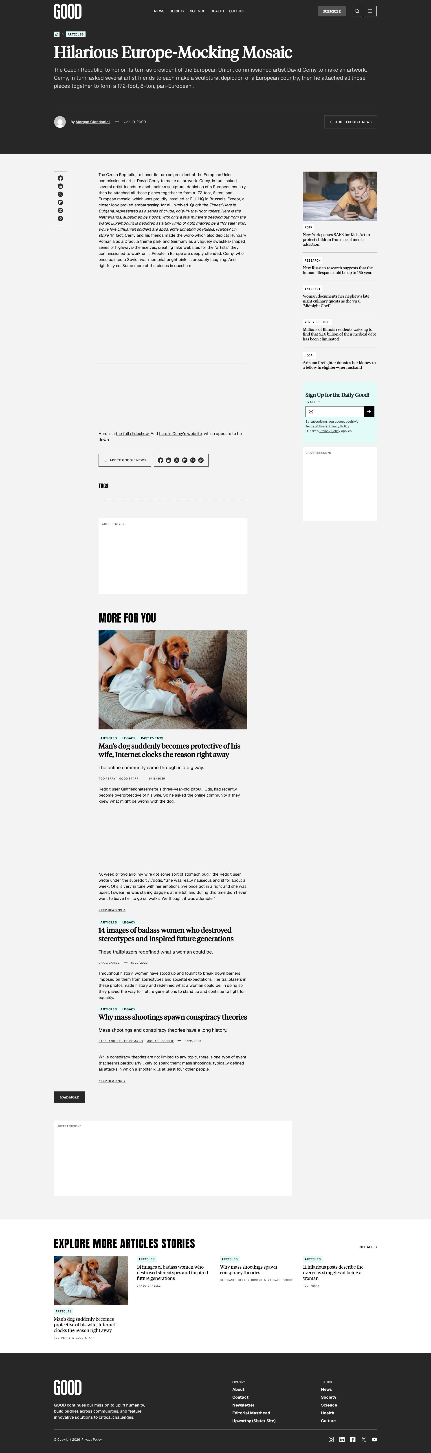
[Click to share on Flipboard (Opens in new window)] (60, 202)
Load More (69, 1097)
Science (197, 11)
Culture (237, 11)
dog (169, 801)
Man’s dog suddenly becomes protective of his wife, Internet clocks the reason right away (169, 750)
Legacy (129, 738)
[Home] (57, 34)
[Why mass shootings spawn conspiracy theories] (257, 1269)
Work (308, 227)
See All (366, 1247)
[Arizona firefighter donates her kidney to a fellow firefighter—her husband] (340, 359)
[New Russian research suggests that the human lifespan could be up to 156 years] (340, 264)
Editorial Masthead (251, 1412)
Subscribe (332, 11)
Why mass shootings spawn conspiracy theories (173, 1017)
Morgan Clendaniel (93, 121)
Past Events (152, 738)
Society (177, 11)
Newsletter (243, 1405)
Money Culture (317, 322)
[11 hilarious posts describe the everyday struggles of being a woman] (340, 1272)
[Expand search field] (357, 11)
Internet (313, 289)
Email (313, 402)
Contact (240, 1397)
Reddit (226, 874)
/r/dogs (155, 880)
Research (313, 260)
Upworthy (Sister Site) (254, 1420)
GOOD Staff (128, 778)
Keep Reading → (112, 910)
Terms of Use (315, 426)
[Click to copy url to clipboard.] (60, 218)
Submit (370, 413)
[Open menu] (370, 11)
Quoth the (205, 205)
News (159, 11)
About (238, 1389)
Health (217, 11)
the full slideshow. (133, 433)
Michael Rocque (160, 1041)
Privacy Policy (338, 426)
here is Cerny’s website (180, 433)
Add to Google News (353, 122)
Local (309, 355)
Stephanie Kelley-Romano (121, 1041)
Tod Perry (107, 778)
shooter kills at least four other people (173, 1069)
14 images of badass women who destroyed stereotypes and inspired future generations (166, 934)
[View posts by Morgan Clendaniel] (60, 122)
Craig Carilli (109, 963)
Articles (76, 34)
